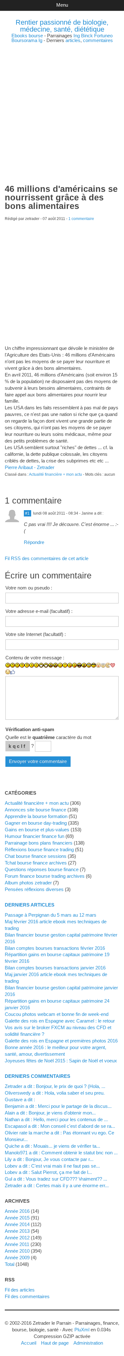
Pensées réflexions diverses (34, 889)
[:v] (108, 665)
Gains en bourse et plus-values (37, 829)
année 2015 (17, 1217)
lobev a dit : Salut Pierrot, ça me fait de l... (48, 1172)
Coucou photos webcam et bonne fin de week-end (56, 1014)
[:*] (98, 665)
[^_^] (7, 671)
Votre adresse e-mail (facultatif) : (38, 611)
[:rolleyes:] (88, 665)
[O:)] (103, 665)
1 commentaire (81, 219)
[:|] (22, 665)
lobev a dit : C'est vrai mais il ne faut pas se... (52, 1166)
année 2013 (17, 1231)
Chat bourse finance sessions (35, 856)
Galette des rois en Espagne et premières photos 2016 (61, 1040)
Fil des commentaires (27, 1296)
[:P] (69, 665)
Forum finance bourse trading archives (45, 876)
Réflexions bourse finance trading (39, 849)
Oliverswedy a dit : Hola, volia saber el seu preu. (55, 1093)
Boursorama (24, 40)
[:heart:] (112, 665)
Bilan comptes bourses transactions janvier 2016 (55, 967)
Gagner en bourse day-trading (36, 823)
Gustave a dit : (20, 1099)
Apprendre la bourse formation (36, 816)
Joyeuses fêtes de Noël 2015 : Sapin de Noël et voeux (61, 1060)
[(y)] (12, 672)
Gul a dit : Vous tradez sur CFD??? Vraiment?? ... (56, 1179)
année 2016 (17, 1211)
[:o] (50, 665)
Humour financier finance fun (34, 836)
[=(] (36, 665)
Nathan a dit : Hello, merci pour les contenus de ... (56, 1119)
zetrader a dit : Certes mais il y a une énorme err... (57, 1185)
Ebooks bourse (27, 35)
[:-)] (12, 665)
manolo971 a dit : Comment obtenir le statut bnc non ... (61, 1152)
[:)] (7, 665)
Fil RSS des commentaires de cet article (46, 558)
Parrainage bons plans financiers (38, 843)
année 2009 (17, 1257)
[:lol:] (79, 665)
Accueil (28, 1343)
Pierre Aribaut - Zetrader (29, 467)
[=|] (26, 665)
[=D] (46, 665)
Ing (76, 35)
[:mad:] (84, 665)
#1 (27, 513)
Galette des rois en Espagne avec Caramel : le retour (60, 1020)
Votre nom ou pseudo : (28, 587)
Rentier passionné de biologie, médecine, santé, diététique (62, 25)
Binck (87, 35)
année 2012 (17, 1237)
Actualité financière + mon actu (55, 474)
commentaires (98, 40)
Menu (62, 5)
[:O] (55, 665)
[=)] (17, 665)
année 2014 (17, 1224)
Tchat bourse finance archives (36, 862)
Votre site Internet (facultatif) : (35, 634)
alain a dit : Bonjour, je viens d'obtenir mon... (50, 1112)
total (10, 1264)
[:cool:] (93, 665)
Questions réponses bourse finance (42, 869)
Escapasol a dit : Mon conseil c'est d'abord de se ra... (60, 1126)
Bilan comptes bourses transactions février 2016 (55, 948)
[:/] (65, 665)
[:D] (41, 665)
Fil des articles (20, 1289)
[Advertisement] (62, 104)
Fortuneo (103, 35)
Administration (88, 1343)
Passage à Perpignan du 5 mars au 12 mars (50, 915)
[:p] (74, 665)
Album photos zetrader (28, 882)
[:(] (31, 665)
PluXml (81, 1329)
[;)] (60, 665)
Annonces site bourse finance (35, 809)
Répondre (34, 542)
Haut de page (55, 1343)
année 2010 (17, 1251)
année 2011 (17, 1244)
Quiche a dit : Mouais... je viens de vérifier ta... (52, 1146)
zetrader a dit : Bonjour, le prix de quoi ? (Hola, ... (55, 1086)
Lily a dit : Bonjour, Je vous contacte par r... (49, 1159)
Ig (40, 40)
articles (72, 40)
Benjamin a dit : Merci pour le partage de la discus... (58, 1106)
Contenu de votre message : (34, 657)
